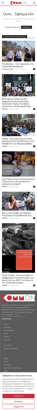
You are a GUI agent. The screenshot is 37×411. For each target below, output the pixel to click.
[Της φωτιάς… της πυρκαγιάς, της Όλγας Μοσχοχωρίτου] (18, 51)
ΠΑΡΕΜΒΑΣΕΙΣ (6, 60)
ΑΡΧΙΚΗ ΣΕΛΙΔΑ (26, 27)
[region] (18, 391)
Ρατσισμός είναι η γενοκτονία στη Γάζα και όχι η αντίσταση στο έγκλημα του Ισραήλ (18, 181)
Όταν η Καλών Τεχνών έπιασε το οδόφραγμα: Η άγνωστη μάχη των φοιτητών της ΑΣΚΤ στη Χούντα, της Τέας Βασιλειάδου (18, 279)
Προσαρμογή (18, 401)
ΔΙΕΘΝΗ (5, 95)
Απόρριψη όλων (18, 407)
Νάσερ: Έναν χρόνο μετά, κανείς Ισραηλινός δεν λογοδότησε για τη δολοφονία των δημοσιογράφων (18, 141)
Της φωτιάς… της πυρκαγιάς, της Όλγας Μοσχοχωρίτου (18, 65)
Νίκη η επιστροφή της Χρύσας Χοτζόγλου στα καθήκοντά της (16, 214)
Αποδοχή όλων (18, 396)
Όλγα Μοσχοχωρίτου (8, 69)
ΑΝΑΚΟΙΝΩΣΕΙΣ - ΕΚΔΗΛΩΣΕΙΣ (10, 175)
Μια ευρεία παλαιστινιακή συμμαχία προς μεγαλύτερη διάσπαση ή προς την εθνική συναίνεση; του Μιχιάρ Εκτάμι (16, 102)
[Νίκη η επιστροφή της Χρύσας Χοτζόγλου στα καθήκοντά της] (18, 201)
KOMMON (4, 109)
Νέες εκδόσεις (6, 272)
